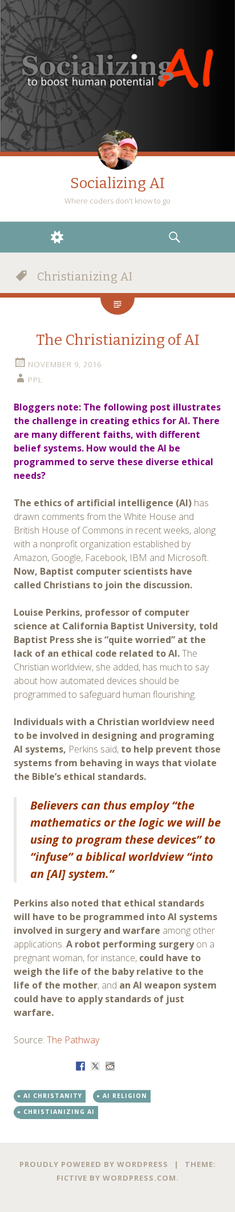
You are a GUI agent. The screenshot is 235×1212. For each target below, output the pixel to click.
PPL (35, 380)
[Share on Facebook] (80, 1066)
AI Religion (125, 1096)
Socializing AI (117, 183)
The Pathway (73, 1040)
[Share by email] (154, 1066)
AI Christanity (52, 1096)
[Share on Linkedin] (139, 1066)
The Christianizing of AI (118, 340)
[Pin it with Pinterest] (124, 1066)
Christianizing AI (59, 1112)
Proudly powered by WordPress (93, 1164)
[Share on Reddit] (110, 1066)
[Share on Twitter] (95, 1066)
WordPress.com (139, 1178)
